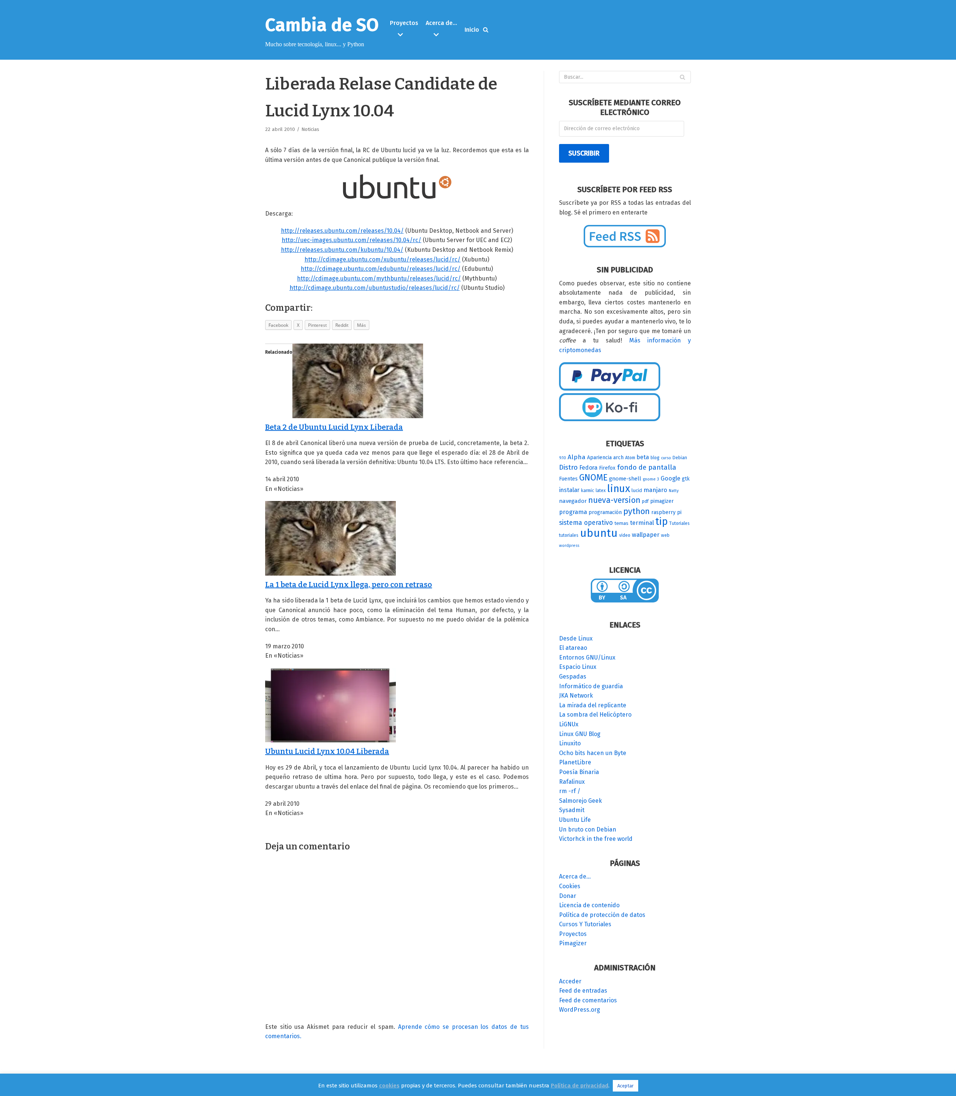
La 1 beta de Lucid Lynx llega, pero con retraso (348, 584)
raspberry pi (666, 512)
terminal (642, 522)
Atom (630, 457)
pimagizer (662, 501)
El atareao (573, 647)
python (636, 511)
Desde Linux (576, 638)
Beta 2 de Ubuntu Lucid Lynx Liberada (334, 427)
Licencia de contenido (589, 905)
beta (643, 457)
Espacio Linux (577, 666)
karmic (587, 490)
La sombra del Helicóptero (595, 714)
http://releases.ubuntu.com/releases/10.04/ (342, 230)
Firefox (607, 468)
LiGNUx (568, 724)
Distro (568, 467)
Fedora (588, 467)
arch (618, 457)
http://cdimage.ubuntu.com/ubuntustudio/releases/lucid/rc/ (374, 287)
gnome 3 (651, 479)
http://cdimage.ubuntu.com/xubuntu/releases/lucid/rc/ (382, 259)
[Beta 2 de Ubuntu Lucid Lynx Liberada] (357, 416)
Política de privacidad (579, 1085)
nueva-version (614, 500)
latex (601, 490)
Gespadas (572, 676)
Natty (674, 490)
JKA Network (576, 695)
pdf (645, 501)
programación (605, 512)
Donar (567, 895)
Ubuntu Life (575, 819)
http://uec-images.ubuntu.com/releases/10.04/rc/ (351, 240)
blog (655, 457)
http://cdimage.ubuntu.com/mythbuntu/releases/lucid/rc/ (379, 278)
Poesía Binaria (579, 772)
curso (666, 457)
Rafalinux (572, 781)
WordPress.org (579, 1009)
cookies (389, 1085)
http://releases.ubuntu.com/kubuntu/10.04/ (342, 249)
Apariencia (599, 457)
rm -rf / (569, 791)
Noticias (310, 129)
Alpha (577, 457)
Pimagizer (573, 943)
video (624, 535)
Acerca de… (575, 876)
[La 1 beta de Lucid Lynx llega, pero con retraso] (330, 573)
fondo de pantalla (646, 467)
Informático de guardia (591, 686)
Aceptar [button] (625, 1086)
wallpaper (645, 534)
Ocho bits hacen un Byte (592, 753)
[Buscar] (485, 29)
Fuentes (568, 479)
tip (661, 521)
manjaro (655, 490)
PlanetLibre (575, 762)
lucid (636, 491)
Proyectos (573, 933)
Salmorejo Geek (580, 800)
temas (621, 523)
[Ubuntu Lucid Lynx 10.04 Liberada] (330, 740)
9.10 (562, 457)
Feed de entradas (583, 990)
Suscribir (583, 153)
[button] (405, 34)
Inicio (472, 29)
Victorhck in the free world (596, 838)
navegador (573, 501)
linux (618, 488)
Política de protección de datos (602, 914)
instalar (569, 490)
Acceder (570, 981)
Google (670, 478)
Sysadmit (571, 810)
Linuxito (570, 743)
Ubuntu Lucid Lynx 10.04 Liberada (327, 751)
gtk (686, 479)
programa (573, 512)
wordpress (569, 545)
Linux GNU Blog (579, 734)
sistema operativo (586, 523)
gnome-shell (625, 478)
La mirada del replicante (592, 705)
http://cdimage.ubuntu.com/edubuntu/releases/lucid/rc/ (380, 268)
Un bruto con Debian (587, 829)
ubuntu (599, 533)
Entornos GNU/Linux (587, 657)
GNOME (593, 477)
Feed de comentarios (588, 1000)
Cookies (569, 886)
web (665, 535)
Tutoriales (679, 523)
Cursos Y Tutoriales (585, 924)
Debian (680, 457)
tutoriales (568, 535)
